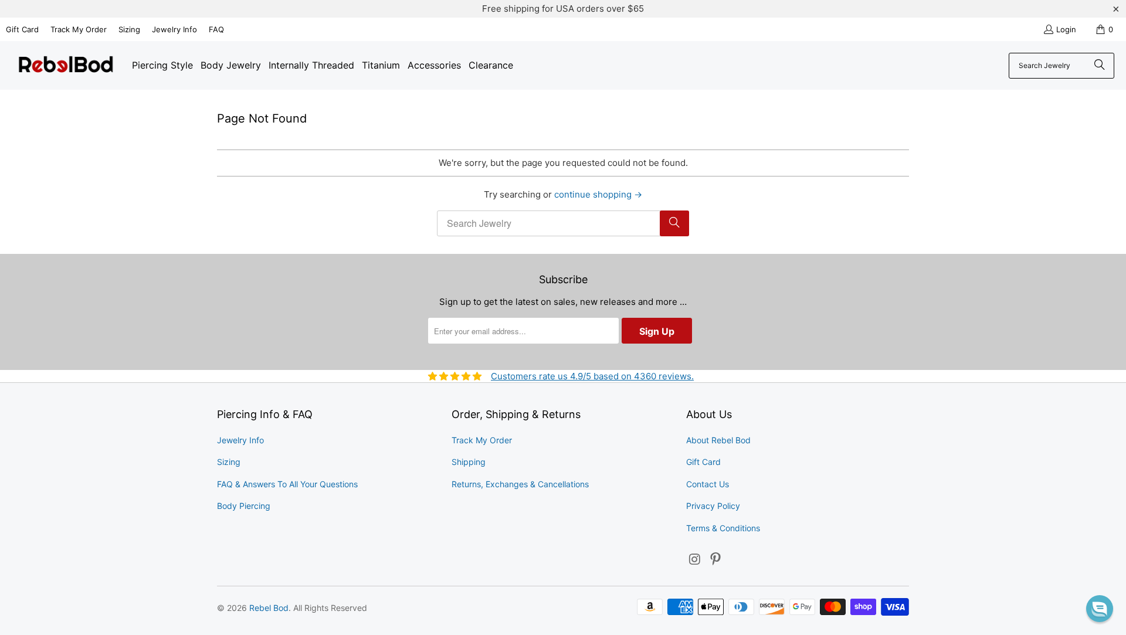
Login (1066, 29)
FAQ (216, 29)
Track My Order (78, 29)
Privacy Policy (713, 506)
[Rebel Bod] (66, 65)
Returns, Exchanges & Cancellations (520, 484)
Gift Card (22, 29)
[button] (1099, 608)
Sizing (129, 29)
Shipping (469, 462)
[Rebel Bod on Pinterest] (716, 559)
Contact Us (707, 484)
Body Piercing (243, 506)
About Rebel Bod (718, 440)
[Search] (1099, 66)
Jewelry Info (174, 29)
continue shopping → (598, 194)
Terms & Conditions (723, 528)
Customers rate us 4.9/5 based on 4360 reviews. (592, 376)
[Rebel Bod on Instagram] (695, 559)
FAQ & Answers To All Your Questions (287, 484)
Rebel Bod (269, 608)
